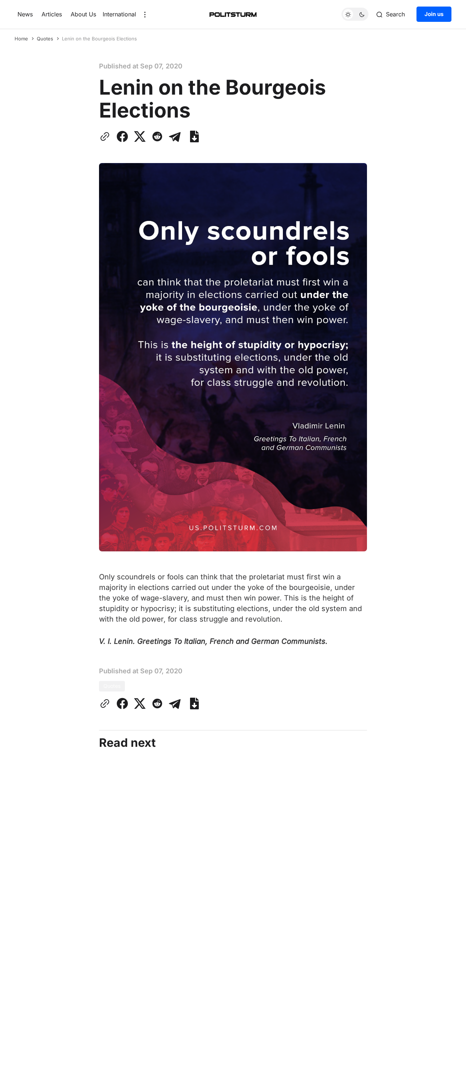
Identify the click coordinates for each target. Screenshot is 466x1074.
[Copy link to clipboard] (106, 136)
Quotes (45, 38)
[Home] (233, 14)
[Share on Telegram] (174, 136)
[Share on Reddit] (157, 136)
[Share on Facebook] (122, 136)
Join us (433, 14)
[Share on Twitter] (140, 136)
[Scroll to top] (446, 1062)
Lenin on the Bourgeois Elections (99, 38)
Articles (52, 14)
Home (21, 38)
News (25, 14)
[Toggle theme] (354, 14)
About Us (83, 14)
